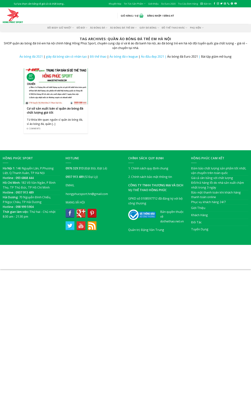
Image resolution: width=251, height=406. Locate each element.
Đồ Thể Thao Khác (173, 27)
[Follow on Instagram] (218, 3)
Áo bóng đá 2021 (31, 57)
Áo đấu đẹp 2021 (152, 57)
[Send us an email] (225, 3)
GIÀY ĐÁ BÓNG (148, 27)
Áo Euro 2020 (168, 3)
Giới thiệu (153, 3)
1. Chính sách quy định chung (148, 168)
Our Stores (119, 259)
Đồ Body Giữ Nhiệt (59, 27)
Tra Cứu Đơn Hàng (188, 3)
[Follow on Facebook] (214, 3)
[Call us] (228, 3)
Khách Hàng (199, 215)
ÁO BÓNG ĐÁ (97, 27)
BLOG (132, 259)
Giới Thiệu (198, 208)
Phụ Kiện (195, 27)
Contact (144, 259)
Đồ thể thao (98, 57)
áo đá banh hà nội (143, 43)
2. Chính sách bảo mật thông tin (150, 177)
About (105, 259)
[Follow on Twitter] (221, 3)
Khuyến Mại (115, 3)
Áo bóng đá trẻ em (122, 27)
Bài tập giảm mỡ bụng (216, 57)
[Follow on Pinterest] (232, 3)
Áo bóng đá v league (124, 57)
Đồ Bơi (81, 27)
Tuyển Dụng (199, 229)
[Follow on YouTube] (235, 3)
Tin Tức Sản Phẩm (133, 3)
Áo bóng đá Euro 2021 (182, 57)
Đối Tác (196, 222)
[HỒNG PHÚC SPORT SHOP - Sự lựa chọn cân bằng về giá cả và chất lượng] (21, 15)
